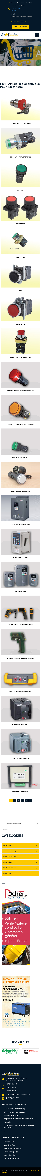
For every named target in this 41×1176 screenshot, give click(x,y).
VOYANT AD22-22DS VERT (20, 458)
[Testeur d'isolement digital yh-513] (20, 675)
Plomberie (7, 1122)
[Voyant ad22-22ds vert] (20, 441)
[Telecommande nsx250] (20, 742)
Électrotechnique (9, 856)
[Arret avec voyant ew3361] (20, 341)
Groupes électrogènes (11, 851)
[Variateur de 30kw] (20, 541)
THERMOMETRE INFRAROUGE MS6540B (20, 658)
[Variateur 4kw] (20, 575)
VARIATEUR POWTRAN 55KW (20, 524)
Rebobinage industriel (11, 1115)
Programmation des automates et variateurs (18, 1119)
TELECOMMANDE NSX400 (20, 725)
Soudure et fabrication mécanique (15, 1109)
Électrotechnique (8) (11, 1152)
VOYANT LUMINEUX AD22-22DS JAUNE (20, 424)
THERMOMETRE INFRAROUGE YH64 (20, 625)
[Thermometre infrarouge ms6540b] (20, 642)
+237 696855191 (16, 8)
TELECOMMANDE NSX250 (20, 758)
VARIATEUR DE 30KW (20, 558)
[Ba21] (20, 274)
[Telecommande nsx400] (20, 708)
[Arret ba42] (20, 308)
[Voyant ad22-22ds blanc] (20, 475)
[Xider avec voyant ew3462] (20, 141)
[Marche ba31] (20, 241)
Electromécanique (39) (11, 1158)
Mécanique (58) (9, 1145)
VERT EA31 (20, 190)
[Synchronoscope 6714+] (20, 775)
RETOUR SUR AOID (20, 27)
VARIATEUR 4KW (20, 591)
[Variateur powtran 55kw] (20, 508)
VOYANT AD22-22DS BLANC (20, 491)
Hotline (13, 11)
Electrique (7, 873)
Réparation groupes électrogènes (15, 1112)
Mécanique (7, 845)
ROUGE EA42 (20, 224)
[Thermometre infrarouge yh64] (20, 608)
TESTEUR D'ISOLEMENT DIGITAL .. (20, 691)
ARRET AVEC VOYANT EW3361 (20, 357)
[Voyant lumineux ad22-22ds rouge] (20, 374)
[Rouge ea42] (20, 207)
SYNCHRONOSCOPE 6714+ (20, 792)
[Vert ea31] (20, 174)
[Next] (30, 800)
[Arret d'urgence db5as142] (20, 107)
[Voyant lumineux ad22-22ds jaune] (20, 408)
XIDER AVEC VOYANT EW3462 (20, 157)
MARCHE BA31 (20, 257)
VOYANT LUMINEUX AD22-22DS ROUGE (20, 391)
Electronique (7, 862)
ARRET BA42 (20, 324)
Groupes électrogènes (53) (13, 1148)
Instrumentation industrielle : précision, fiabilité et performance (20, 1126)
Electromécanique (9, 868)
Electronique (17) (9, 1155)
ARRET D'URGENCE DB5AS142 (21, 123)
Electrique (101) (9, 1142)
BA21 (20, 291)
